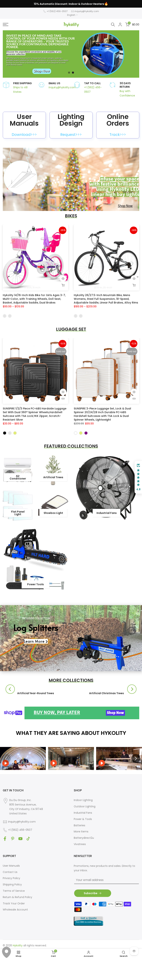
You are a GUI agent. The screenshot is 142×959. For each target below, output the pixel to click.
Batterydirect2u (84, 838)
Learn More (34, 641)
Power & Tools (83, 819)
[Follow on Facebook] (5, 839)
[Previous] (10, 689)
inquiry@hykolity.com (87, 11)
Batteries (79, 825)
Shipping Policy (12, 884)
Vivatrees (80, 844)
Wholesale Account (15, 909)
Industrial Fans (83, 813)
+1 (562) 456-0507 (57, 11)
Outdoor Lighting (84, 806)
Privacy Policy (11, 878)
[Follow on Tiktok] (28, 839)
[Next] (131, 689)
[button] (138, 477)
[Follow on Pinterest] (13, 839)
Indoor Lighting (83, 800)
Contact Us (10, 872)
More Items (81, 831)
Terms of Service (14, 891)
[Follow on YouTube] (20, 839)
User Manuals (11, 866)
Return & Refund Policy (17, 897)
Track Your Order (14, 903)
